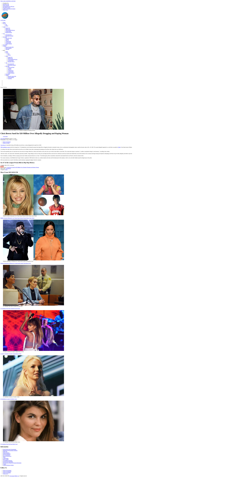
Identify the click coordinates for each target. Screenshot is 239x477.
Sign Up (7, 40)
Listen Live (7, 28)
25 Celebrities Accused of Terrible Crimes (8, 399)
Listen (4, 26)
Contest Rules (8, 41)
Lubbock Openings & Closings (9, 8)
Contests (7, 39)
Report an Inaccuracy (7, 456)
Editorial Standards (6, 453)
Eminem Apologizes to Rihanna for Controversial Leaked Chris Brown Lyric (15, 263)
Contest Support (8, 43)
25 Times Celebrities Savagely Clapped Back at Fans (10, 353)
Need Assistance (6, 452)
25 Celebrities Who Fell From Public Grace (9, 444)
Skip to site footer (12, 1)
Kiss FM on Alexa (6, 7)
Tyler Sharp (2, 138)
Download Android (9, 35)
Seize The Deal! (8, 38)
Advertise (7, 49)
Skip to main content (4, 1)
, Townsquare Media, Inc (14, 475)
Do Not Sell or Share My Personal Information (12, 462)
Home (4, 22)
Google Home (8, 31)
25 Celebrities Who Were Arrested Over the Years (10, 308)
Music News (5, 9)
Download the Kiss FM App (8, 6)
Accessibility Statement (7, 460)
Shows (6, 25)
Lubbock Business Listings (8, 465)
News (6, 169)
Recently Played (8, 32)
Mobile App (7, 29)
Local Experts (8, 42)
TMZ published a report (5, 147)
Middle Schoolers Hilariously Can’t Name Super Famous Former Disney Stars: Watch (17, 218)
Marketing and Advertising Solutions (10, 450)
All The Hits (2, 20)
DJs (6, 24)
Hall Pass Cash (6, 4)
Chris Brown (3, 145)
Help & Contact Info (9, 47)
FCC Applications (6, 455)
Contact (4, 45)
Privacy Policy (6, 459)
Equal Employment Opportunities (9, 449)
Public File (5, 451)
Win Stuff (5, 37)
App (4, 33)
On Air (4, 23)
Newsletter (5, 44)
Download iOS (8, 34)
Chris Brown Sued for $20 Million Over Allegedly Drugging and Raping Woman (23, 167)
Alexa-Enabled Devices (10, 30)
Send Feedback (8, 48)
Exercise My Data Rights (8, 461)
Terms (4, 457)
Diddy (119, 147)
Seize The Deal (6, 5)
